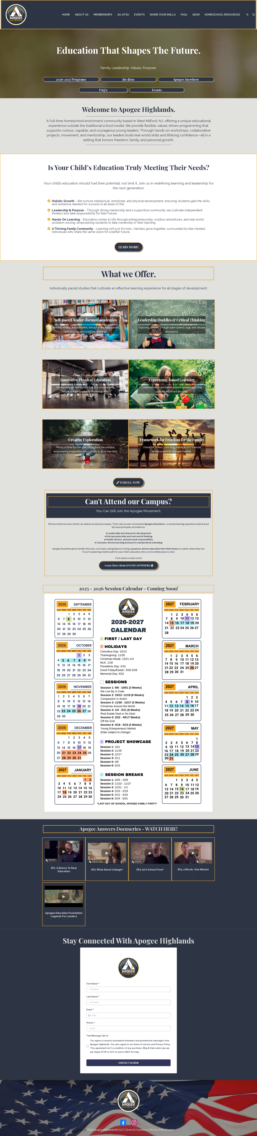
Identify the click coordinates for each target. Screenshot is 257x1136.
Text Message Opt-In (97, 1035)
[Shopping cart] (253, 14)
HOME (66, 14)
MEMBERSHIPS (103, 14)
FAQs (184, 14)
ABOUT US (81, 14)
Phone (90, 1022)
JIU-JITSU (123, 14)
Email (90, 1009)
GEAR (196, 14)
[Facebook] (123, 1122)
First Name (92, 983)
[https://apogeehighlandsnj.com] (16, 14)
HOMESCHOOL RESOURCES (222, 14)
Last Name (92, 996)
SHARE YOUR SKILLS (163, 14)
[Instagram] (133, 1122)
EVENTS (139, 14)
